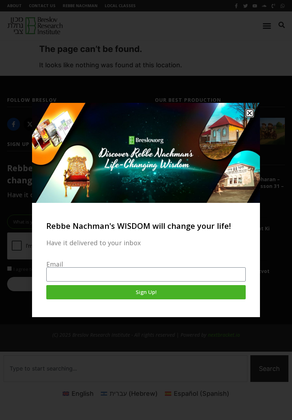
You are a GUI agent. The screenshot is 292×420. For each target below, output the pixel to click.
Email (54, 264)
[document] (146, 210)
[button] (249, 113)
